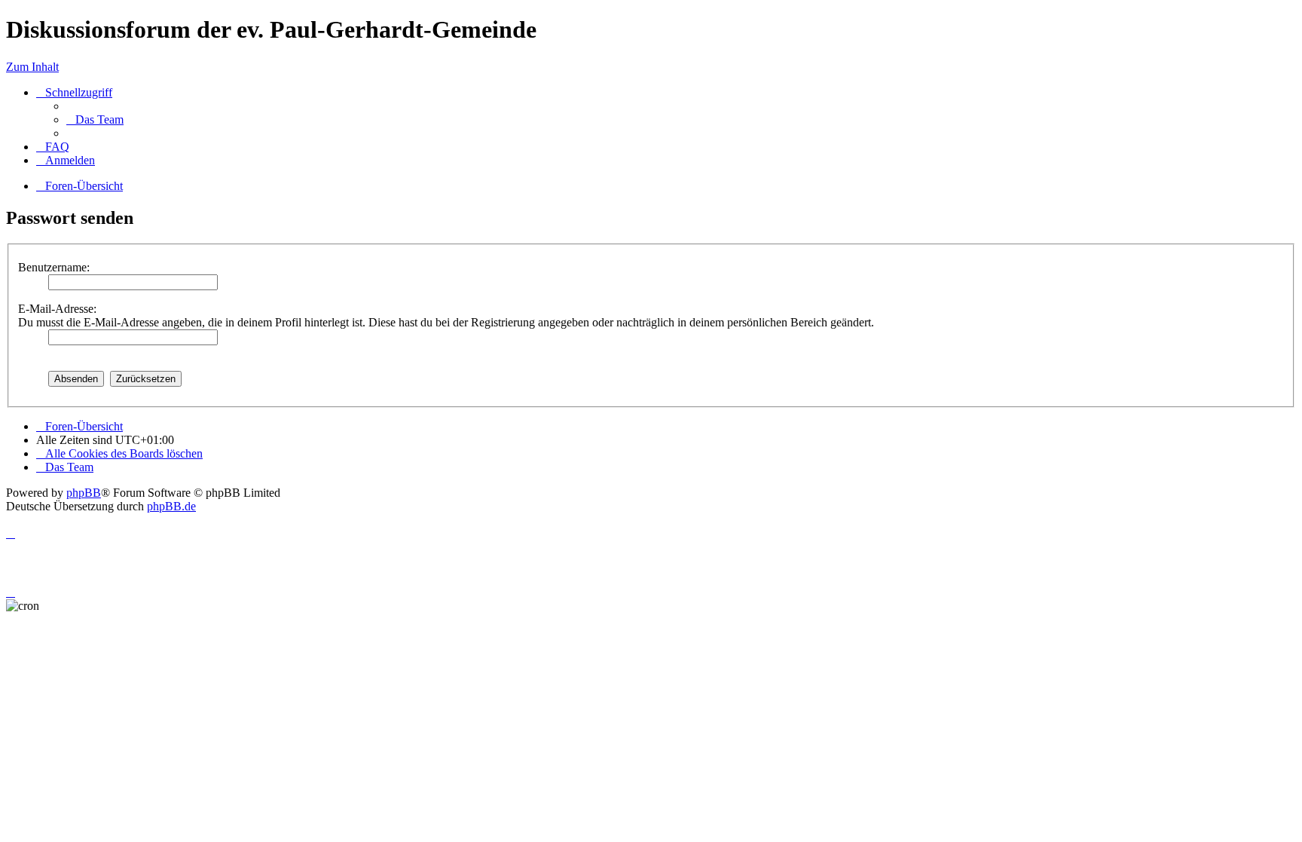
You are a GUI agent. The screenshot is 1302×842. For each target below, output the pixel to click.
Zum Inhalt (32, 66)
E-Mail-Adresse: (57, 308)
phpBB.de (171, 506)
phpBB (83, 492)
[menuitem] (95, 119)
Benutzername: (54, 267)
